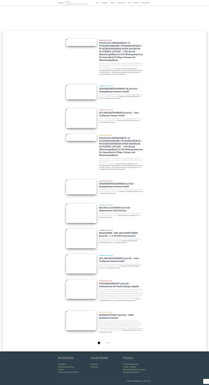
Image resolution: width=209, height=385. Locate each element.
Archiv (130, 2)
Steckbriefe (104, 2)
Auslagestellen (121, 2)
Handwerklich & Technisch (106, 85)
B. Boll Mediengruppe (131, 364)
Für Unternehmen (145, 2)
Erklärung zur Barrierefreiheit (68, 372)
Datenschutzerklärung (66, 367)
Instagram (94, 367)
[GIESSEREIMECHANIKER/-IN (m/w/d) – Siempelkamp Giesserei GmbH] (81, 91)
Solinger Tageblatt (129, 367)
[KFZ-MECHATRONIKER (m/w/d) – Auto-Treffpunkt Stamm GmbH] (81, 264)
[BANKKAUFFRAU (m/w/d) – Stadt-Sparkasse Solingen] (81, 320)
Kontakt (136, 2)
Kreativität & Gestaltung (105, 312)
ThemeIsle (147, 381)
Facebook (94, 364)
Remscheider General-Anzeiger (134, 369)
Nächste (107, 342)
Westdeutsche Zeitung (131, 372)
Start (97, 2)
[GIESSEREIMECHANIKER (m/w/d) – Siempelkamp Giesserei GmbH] (81, 187)
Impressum (62, 364)
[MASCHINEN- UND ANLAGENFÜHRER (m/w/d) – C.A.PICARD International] (81, 238)
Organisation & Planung (105, 40)
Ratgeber (112, 2)
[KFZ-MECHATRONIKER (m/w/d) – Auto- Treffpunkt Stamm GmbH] (81, 118)
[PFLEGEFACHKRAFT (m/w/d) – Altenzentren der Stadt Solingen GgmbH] (81, 289)
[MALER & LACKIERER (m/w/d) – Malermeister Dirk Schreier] (81, 213)
